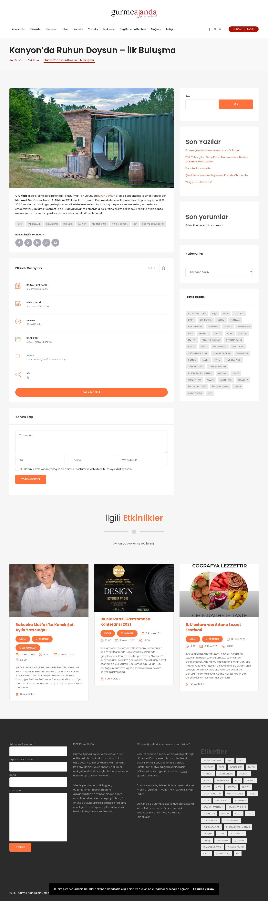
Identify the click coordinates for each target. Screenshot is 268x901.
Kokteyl (243, 333)
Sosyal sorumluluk (153, 224)
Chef (19, 224)
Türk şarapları (217, 366)
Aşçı (214, 313)
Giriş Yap (237, 29)
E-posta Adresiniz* (21, 759)
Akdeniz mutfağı (197, 313)
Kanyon (82, 224)
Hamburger (244, 326)
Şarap (237, 386)
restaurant (219, 346)
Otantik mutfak (211, 340)
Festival (235, 320)
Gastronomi (195, 326)
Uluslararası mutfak (200, 373)
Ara (187, 96)
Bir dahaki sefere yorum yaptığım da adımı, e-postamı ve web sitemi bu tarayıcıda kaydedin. (76, 469)
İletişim (171, 29)
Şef (135, 224)
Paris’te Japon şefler (198, 168)
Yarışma (222, 373)
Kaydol (250, 29)
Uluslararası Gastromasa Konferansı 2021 (125, 621)
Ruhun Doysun (106, 196)
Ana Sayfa (15, 60)
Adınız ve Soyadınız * (22, 744)
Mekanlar (109, 29)
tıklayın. (146, 817)
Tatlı (217, 360)
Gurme (228, 326)
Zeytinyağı (226, 380)
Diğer (29, 342)
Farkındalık (34, 224)
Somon (192, 360)
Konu (12, 775)
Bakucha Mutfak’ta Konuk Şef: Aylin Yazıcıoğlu (45, 627)
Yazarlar (93, 29)
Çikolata (243, 380)
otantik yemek (234, 340)
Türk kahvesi (233, 360)
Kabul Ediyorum (203, 889)
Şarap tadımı (195, 393)
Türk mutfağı (195, 366)
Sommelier (242, 353)
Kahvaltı (203, 333)
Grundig (68, 224)
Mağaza (156, 29)
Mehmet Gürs (99, 224)
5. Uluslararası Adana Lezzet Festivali (213, 627)
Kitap (65, 29)
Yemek (236, 373)
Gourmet (213, 326)
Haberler (51, 29)
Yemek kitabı (194, 380)
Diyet (191, 320)
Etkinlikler (35, 29)
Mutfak (192, 340)
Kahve (217, 333)
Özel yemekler (27, 647)
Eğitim (37, 342)
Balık (225, 313)
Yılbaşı (210, 380)
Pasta (191, 346)
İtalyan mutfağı (197, 386)
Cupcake (239, 313)
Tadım (205, 360)
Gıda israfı (52, 224)
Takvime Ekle (91, 392)
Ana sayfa (18, 29)
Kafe (190, 333)
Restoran (237, 346)
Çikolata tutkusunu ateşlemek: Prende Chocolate (216, 175)
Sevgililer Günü (222, 353)
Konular (78, 29)
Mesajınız (15, 790)
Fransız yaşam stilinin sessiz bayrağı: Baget (212, 150)
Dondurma (205, 320)
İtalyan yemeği (220, 386)
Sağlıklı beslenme (197, 353)
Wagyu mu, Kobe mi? (198, 182)
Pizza (204, 346)
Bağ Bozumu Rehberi (133, 29)
